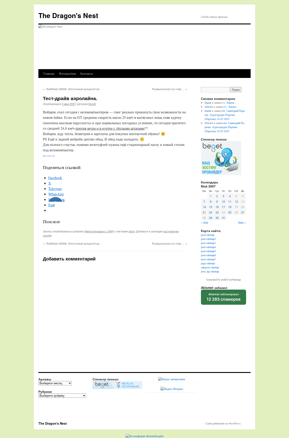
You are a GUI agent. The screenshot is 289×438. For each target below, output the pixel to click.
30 (217, 218)
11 (229, 201)
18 (229, 207)
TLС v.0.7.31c (49, 156)
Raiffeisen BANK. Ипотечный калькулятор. (71, 89)
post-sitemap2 (208, 239)
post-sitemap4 (208, 247)
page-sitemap (208, 263)
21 (204, 212)
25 (229, 212)
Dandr (92, 104)
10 (223, 201)
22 (210, 212)
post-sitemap (207, 235)
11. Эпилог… (229, 102)
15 (210, 207)
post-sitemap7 (208, 259)
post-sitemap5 (208, 251)
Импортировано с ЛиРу (99, 231)
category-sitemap (210, 267)
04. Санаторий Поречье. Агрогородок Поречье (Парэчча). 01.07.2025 (225, 115)
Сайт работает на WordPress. (223, 423)
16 (217, 207)
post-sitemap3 (208, 243)
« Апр (204, 222)
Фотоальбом (67, 73)
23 (217, 212)
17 (223, 207)
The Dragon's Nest (68, 15)
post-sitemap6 (208, 255)
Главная (48, 73)
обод (131, 231)
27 (242, 212)
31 (223, 218)
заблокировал (223, 299)
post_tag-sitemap (210, 271)
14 (204, 207)
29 (210, 218)
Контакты (86, 73)
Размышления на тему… (169, 89)
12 (236, 201)
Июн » (242, 222)
